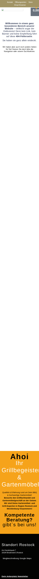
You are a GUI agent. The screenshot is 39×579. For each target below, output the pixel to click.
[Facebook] (3, 567)
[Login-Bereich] (29, 11)
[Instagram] (9, 567)
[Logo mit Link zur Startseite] (12, 12)
